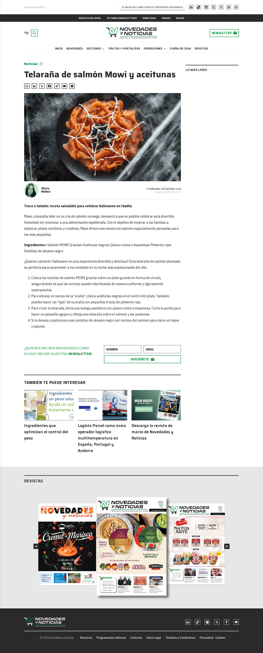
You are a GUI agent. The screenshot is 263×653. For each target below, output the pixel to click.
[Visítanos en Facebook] (221, 7)
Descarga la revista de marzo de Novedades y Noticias (152, 432)
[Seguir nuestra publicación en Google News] (72, 86)
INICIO (59, 48)
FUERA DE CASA (180, 48)
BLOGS (180, 18)
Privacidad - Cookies (212, 637)
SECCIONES (95, 48)
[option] (132, 546)
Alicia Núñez (46, 190)
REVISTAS (201, 48)
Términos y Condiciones (180, 637)
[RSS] (236, 7)
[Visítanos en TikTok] (198, 7)
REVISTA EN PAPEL (90, 18)
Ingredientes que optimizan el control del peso (46, 432)
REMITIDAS (149, 18)
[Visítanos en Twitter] (213, 7)
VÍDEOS (166, 18)
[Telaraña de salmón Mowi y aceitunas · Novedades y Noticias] (131, 33)
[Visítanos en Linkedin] (191, 7)
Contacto (136, 637)
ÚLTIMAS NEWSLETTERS (122, 18)
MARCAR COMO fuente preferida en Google (154, 7)
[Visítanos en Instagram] (206, 7)
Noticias (31, 64)
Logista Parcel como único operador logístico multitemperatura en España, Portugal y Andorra (102, 438)
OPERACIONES (155, 48)
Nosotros (86, 637)
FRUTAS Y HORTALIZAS (124, 48)
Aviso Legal (154, 637)
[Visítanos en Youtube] (229, 7)
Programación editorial (111, 637)
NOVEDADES (74, 48)
